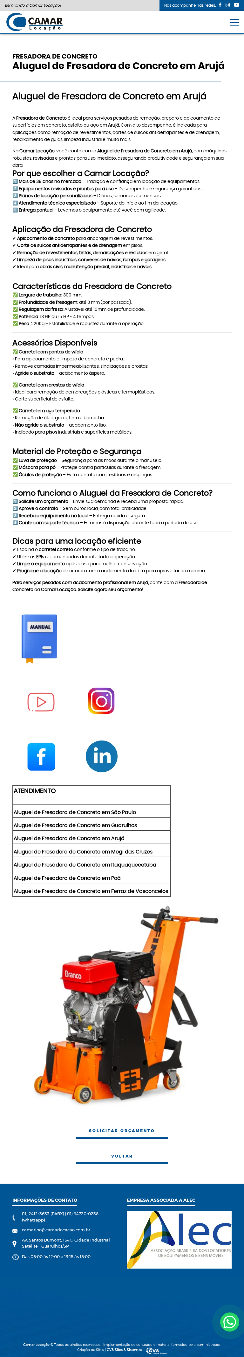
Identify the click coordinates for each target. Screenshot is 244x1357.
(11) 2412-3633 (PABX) (43, 1214)
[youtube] (236, 5)
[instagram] (228, 5)
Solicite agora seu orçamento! (110, 590)
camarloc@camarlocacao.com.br (56, 1230)
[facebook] (220, 5)
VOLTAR (122, 1156)
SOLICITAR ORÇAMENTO (122, 1131)
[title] (229, 1322)
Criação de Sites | (109, 1350)
